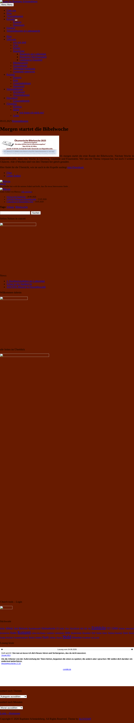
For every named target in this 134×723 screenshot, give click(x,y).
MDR (67, 633)
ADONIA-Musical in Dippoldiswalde (21, 199)
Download (12, 98)
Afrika (2, 628)
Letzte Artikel (14, 175)
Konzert (24, 632)
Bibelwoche (21, 207)
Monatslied (86, 633)
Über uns (11, 10)
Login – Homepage (10, 713)
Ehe (89, 628)
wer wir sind (19, 42)
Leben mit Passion (39, 633)
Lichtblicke (50, 633)
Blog (9, 13)
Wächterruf (19, 92)
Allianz (10, 207)
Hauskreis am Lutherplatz (33, 54)
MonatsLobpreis (76, 633)
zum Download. (75, 167)
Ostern (104, 633)
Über (9, 172)
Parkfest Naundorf (115, 633)
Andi (16, 628)
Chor (15, 45)
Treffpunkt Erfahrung (24, 68)
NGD (93, 633)
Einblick (11, 28)
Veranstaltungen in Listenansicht (23, 30)
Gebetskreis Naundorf (31, 59)
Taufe (45, 637)
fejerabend (86, 637)
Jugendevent (4, 633)
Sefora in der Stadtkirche (16, 197)
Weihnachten (77, 637)
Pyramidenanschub (21, 637)
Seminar (38, 637)
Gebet (115, 628)
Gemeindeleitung (22, 83)
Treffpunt (53, 637)
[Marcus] (5, 181)
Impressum (18, 25)
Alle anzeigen (26, 192)
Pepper (131, 633)
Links (16, 115)
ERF (85, 628)
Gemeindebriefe (21, 100)
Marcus (3, 184)
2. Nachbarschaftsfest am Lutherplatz (26, 281)
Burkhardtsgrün (48, 628)
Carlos (61, 628)
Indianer (122, 628)
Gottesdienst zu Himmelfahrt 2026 (20, 202)
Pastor (125, 633)
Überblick (12, 103)
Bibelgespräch (20, 62)
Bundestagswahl (35, 628)
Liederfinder (59, 633)
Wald (67, 636)
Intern (16, 109)
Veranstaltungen (15, 16)
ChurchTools (74, 628)
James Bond (130, 628)
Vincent (59, 637)
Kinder (16, 48)
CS (57, 628)
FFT (109, 628)
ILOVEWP (85, 718)
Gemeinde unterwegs (24, 71)
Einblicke (99, 627)
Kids (15, 80)
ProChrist (9, 637)
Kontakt (11, 19)
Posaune (2, 637)
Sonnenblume (20, 65)
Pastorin (17, 22)
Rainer (32, 637)
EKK (82, 628)
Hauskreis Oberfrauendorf (33, 57)
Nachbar (98, 633)
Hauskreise (19, 51)
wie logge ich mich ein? (32, 112)
